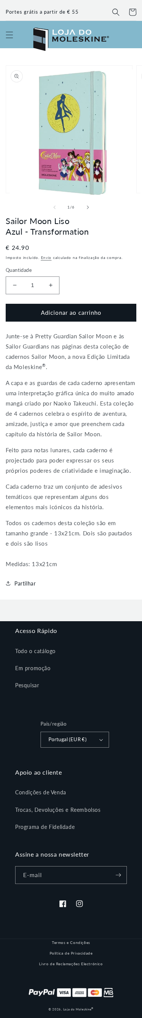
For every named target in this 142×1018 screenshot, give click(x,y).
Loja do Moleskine (78, 1009)
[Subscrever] (118, 875)
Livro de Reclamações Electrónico (71, 963)
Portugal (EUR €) (67, 739)
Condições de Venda (40, 792)
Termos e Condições (71, 942)
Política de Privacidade (71, 953)
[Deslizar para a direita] (88, 207)
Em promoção (33, 668)
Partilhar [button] (25, 583)
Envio (46, 257)
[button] (116, 12)
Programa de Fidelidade (45, 827)
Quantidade (19, 270)
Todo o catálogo (35, 651)
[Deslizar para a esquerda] (54, 207)
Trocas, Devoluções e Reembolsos (58, 810)
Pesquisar (27, 685)
